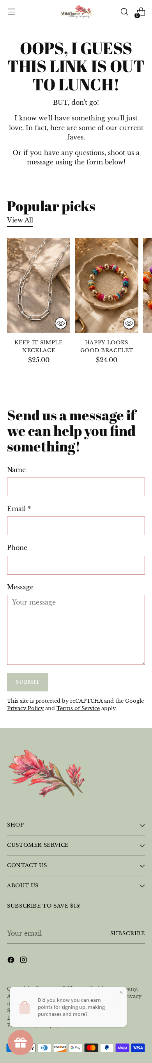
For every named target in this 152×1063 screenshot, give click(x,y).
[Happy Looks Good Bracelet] (106, 285)
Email (19, 509)
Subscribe (127, 933)
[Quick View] (60, 323)
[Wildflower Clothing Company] (76, 12)
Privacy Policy (25, 708)
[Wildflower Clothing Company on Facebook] (11, 961)
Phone (17, 548)
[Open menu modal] (11, 12)
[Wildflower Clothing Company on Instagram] (24, 961)
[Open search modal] (124, 12)
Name (16, 470)
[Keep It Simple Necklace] (38, 285)
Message (20, 587)
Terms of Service (78, 708)
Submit (28, 682)
